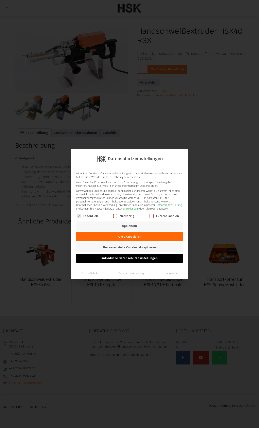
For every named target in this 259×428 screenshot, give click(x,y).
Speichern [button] (129, 226)
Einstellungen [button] (130, 208)
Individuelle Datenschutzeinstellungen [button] (129, 258)
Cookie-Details (89, 273)
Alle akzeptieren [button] (129, 236)
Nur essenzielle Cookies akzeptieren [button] (129, 247)
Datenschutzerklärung (169, 205)
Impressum (171, 273)
